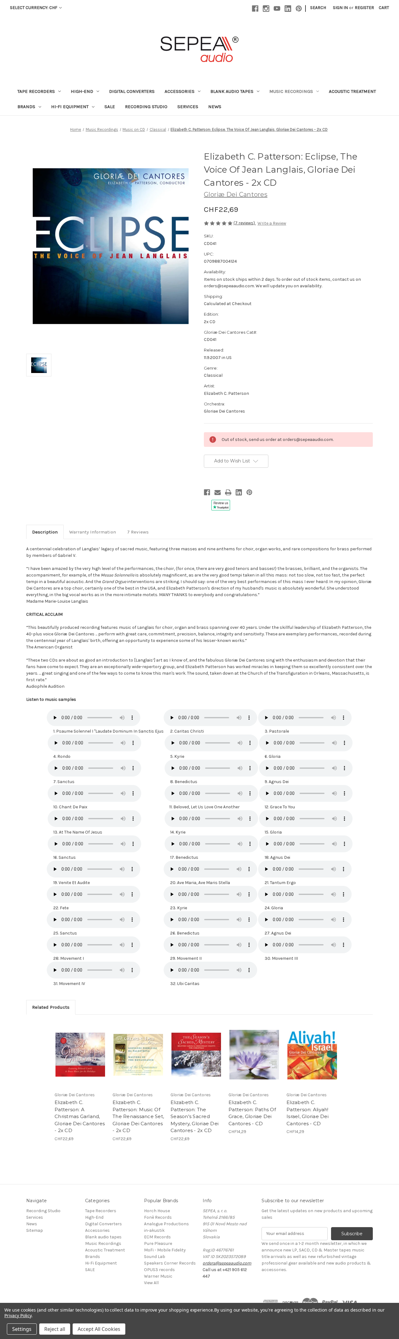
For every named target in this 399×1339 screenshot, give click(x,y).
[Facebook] (255, 8)
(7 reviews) (244, 223)
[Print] (228, 492)
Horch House (157, 1210)
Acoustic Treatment (352, 91)
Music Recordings (291, 91)
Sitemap (34, 1230)
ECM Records (157, 1237)
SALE (109, 106)
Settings (21, 1329)
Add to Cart (80, 1054)
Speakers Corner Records (170, 1263)
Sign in (340, 7)
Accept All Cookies (99, 1329)
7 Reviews (138, 532)
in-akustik (154, 1230)
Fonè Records (158, 1217)
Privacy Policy (17, 1315)
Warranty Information (92, 532)
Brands (26, 106)
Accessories (180, 91)
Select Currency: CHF (34, 7)
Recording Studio (146, 106)
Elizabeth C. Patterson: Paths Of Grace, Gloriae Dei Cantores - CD (252, 1112)
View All (151, 1282)
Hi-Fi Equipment (70, 106)
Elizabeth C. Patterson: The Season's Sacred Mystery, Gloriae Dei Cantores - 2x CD (195, 1116)
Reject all (54, 1329)
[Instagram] (266, 8)
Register (364, 7)
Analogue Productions (166, 1224)
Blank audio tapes (231, 91)
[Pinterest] (299, 8)
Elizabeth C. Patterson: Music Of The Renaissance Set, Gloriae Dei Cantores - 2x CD (138, 1116)
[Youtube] (277, 8)
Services (187, 106)
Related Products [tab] (51, 1007)
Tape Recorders (36, 91)
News (214, 106)
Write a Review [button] (271, 223)
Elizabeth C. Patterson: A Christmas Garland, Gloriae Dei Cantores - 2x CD (80, 1116)
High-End (82, 91)
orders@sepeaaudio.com (227, 1263)
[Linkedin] (288, 8)
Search (318, 7)
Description (45, 532)
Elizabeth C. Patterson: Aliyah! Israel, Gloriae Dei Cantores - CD (307, 1112)
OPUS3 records (159, 1269)
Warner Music (158, 1276)
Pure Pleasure (158, 1243)
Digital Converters (132, 91)
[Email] (217, 492)
